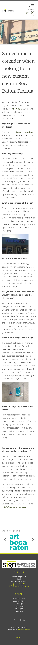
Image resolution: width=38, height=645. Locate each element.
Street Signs (19, 603)
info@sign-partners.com (15, 507)
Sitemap (19, 637)
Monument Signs (19, 601)
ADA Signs (19, 609)
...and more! (19, 611)
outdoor (29, 132)
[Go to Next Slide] (33, 540)
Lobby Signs (19, 606)
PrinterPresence (24, 630)
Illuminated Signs (19, 598)
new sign (17, 108)
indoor (19, 132)
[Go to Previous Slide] (5, 540)
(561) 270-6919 (19, 584)
